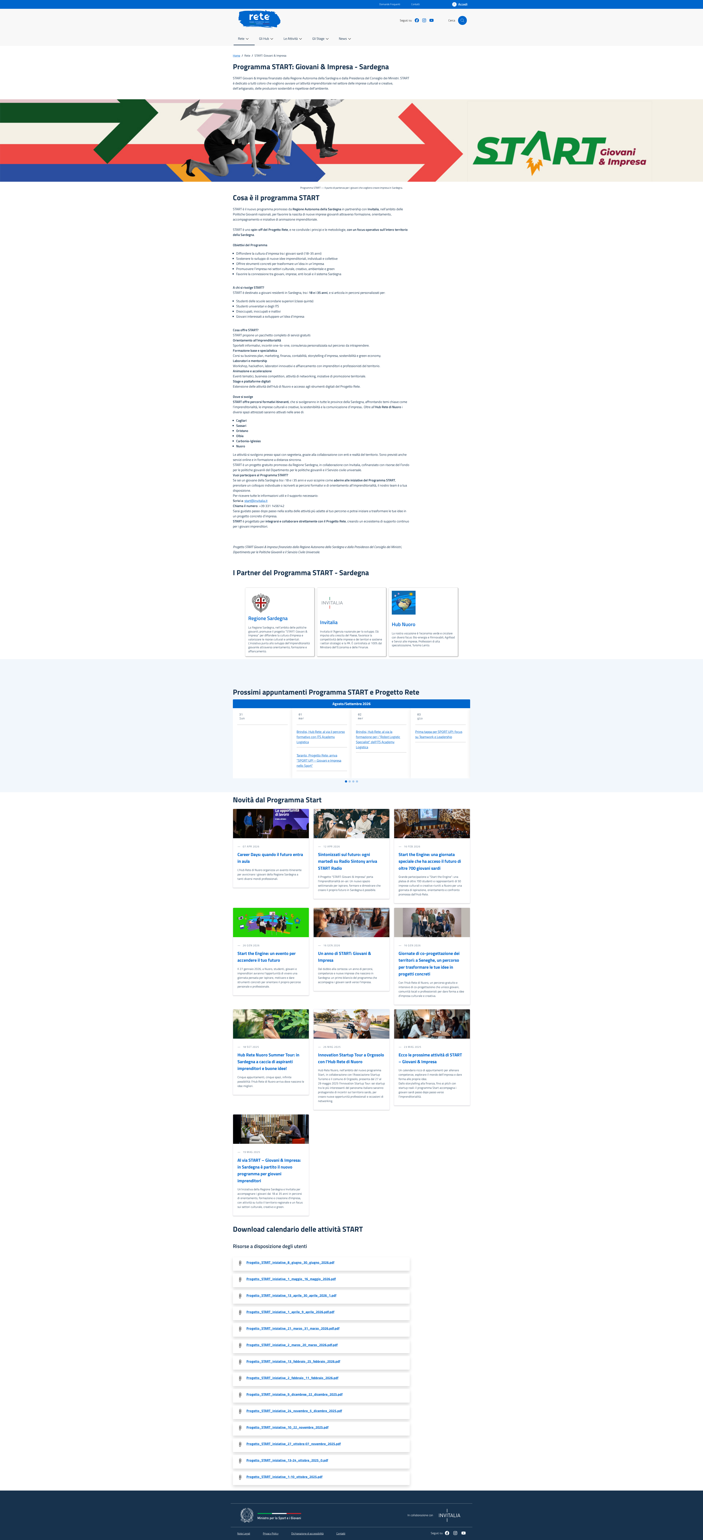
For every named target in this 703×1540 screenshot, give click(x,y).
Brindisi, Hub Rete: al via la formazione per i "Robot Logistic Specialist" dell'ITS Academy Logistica (378, 739)
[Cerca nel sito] (462, 20)
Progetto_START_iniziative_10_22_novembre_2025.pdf (287, 1427)
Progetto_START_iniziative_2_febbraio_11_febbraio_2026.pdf (292, 1377)
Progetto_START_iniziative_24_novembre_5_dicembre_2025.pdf (294, 1410)
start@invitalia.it (255, 500)
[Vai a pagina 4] (357, 781)
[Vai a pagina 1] (346, 781)
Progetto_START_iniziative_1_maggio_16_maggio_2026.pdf (291, 1278)
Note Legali (243, 1534)
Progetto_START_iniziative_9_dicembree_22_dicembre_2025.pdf (294, 1394)
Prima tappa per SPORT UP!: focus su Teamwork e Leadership (438, 734)
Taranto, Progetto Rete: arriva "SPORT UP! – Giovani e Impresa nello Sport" (319, 760)
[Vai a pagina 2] (350, 781)
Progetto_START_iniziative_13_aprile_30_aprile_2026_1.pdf (291, 1295)
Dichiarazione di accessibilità (307, 1534)
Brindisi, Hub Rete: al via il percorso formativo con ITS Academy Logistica (321, 736)
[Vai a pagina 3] (353, 781)
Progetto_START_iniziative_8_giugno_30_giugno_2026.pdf (290, 1262)
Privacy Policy (270, 1534)
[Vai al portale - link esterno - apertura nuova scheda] (307, 4)
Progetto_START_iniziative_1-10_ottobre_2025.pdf (284, 1476)
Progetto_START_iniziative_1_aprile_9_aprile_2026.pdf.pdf (290, 1311)
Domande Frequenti (386, 4)
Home (236, 55)
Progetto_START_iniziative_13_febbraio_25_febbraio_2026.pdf (293, 1361)
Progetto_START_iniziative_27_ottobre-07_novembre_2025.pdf (293, 1443)
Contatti (415, 4)
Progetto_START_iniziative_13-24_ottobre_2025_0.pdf (287, 1460)
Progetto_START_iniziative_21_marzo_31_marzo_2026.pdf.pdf (292, 1328)
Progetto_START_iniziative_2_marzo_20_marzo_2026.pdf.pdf (292, 1344)
